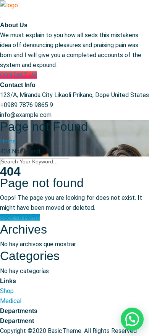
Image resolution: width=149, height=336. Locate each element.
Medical (10, 301)
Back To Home (20, 217)
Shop (7, 291)
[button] (132, 319)
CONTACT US (18, 75)
